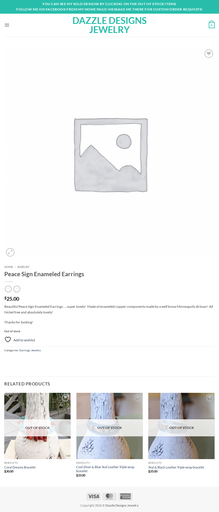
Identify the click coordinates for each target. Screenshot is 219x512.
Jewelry (23, 267)
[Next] (214, 439)
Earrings (24, 350)
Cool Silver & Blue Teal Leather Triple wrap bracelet (105, 469)
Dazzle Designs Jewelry (109, 25)
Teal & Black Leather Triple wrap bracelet (176, 467)
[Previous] (4, 439)
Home (8, 267)
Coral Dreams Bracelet (20, 467)
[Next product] (8, 289)
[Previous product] (16, 289)
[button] (6, 25)
